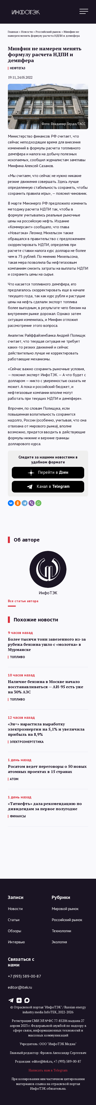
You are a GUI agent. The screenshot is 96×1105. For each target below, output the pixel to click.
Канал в (53, 486)
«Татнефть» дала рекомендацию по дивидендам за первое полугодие (45, 806)
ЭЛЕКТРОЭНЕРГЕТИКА (27, 742)
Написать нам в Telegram (48, 1070)
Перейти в (53, 472)
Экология (59, 941)
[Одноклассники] (18, 503)
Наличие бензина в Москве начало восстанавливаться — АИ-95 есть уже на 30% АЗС (45, 687)
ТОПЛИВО (17, 657)
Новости (15, 908)
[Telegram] (25, 503)
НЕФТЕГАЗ (17, 68)
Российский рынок (67, 919)
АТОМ (14, 779)
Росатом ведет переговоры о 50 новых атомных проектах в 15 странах (47, 769)
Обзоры (14, 930)
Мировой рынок (65, 908)
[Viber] (31, 503)
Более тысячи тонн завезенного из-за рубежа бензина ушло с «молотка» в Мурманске (47, 644)
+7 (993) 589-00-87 (24, 976)
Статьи (13, 919)
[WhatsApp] (38, 503)
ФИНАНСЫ (18, 816)
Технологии (61, 930)
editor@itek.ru (20, 987)
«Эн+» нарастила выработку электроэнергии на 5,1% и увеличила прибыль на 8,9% (46, 729)
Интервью (16, 941)
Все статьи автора (23, 601)
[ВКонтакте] (11, 503)
